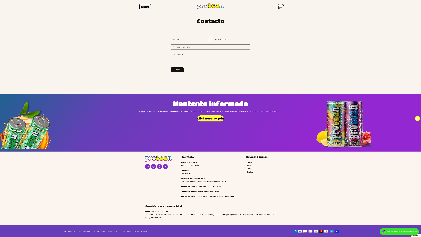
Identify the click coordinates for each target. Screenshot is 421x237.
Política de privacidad (98, 231)
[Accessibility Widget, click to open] (417, 118)
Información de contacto (141, 231)
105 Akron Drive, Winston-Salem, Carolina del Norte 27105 (204, 182)
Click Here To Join (210, 118)
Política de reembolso (83, 231)
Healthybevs (71, 231)
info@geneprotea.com (190, 165)
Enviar (177, 70)
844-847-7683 (186, 173)
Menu (145, 6)
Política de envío (127, 231)
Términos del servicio (113, 231)
